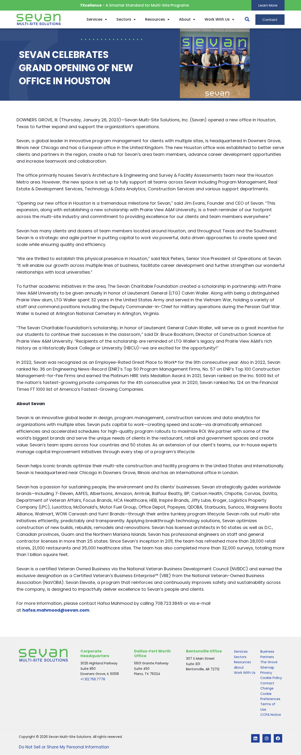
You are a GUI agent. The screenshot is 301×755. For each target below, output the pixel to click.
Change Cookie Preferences (270, 693)
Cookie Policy (271, 677)
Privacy (266, 672)
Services (95, 19)
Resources (155, 19)
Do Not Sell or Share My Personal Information (64, 747)
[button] (245, 19)
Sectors (123, 19)
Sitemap (267, 667)
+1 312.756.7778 (92, 679)
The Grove (268, 662)
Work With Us (217, 19)
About (185, 19)
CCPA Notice (270, 714)
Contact (267, 683)
